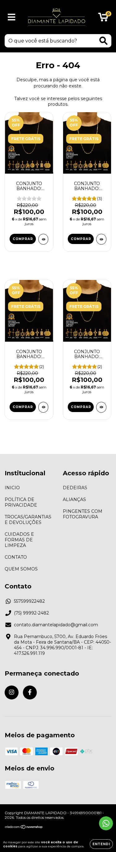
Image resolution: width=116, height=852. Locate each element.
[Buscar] (103, 40)
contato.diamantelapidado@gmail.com (56, 625)
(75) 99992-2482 (31, 613)
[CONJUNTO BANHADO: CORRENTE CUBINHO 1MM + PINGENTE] (43, 407)
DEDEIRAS (75, 487)
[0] (103, 18)
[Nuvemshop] (24, 827)
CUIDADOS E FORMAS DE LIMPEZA (19, 539)
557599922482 (29, 601)
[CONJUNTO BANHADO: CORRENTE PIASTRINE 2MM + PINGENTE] (101, 407)
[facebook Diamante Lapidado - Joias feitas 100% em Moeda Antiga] (30, 692)
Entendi (101, 844)
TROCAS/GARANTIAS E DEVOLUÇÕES (28, 519)
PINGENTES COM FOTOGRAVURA (82, 514)
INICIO (12, 487)
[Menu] (12, 17)
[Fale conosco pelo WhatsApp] (106, 823)
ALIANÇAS (74, 499)
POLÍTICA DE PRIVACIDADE (21, 502)
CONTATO (16, 557)
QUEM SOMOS (21, 569)
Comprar (23, 239)
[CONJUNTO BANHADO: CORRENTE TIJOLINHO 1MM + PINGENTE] (43, 239)
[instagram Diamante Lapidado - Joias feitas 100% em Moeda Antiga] (12, 692)
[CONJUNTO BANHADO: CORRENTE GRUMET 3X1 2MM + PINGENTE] (101, 239)
